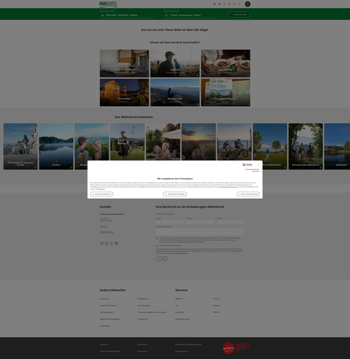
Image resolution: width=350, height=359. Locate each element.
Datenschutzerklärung (252, 169)
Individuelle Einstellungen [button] (176, 194)
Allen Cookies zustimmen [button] (250, 194)
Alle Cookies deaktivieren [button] (103, 194)
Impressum (255, 171)
